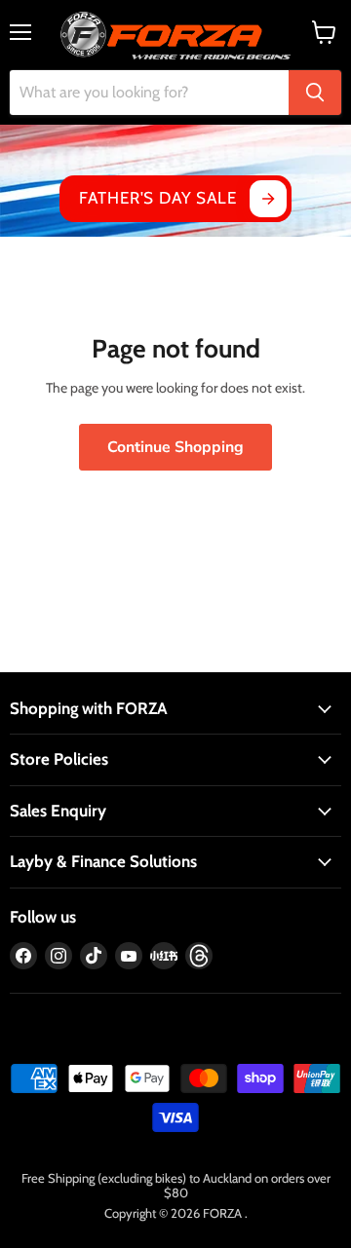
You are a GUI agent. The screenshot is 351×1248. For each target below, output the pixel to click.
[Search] (315, 92)
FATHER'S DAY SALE (157, 198)
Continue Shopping (175, 447)
